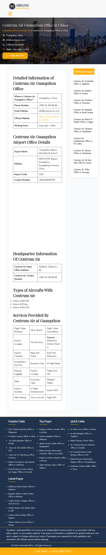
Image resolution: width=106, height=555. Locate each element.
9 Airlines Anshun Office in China (21, 436)
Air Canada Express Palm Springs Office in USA (81, 453)
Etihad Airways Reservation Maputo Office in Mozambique (83, 460)
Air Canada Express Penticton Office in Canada (82, 446)
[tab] (10, 14)
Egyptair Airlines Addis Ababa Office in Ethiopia (21, 495)
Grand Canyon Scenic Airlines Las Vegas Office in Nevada (20, 470)
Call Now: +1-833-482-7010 (53, 551)
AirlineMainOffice (10, 30)
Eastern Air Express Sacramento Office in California (21, 463)
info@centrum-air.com (15, 40)
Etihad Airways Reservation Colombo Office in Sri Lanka (51, 452)
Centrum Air (25, 30)
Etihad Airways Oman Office (82, 440)
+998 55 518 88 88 (15, 44)
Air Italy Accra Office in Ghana (83, 429)
